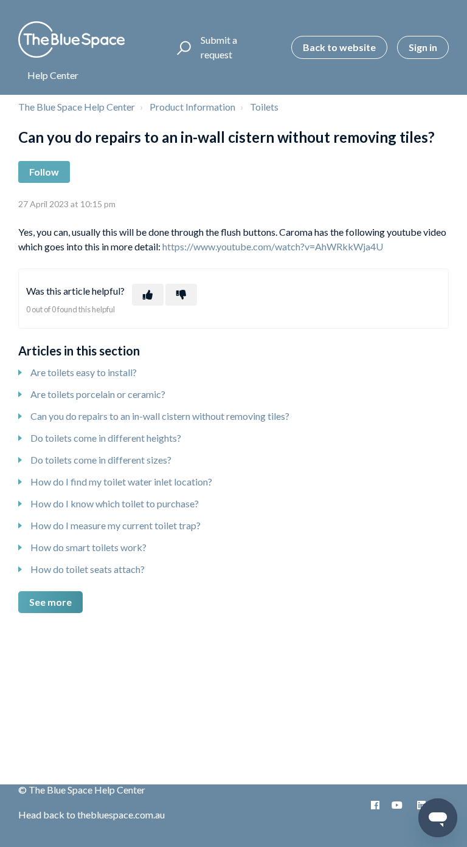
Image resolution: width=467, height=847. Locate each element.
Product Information (192, 106)
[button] (182, 47)
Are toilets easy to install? (83, 372)
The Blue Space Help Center (76, 106)
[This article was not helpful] (181, 295)
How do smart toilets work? (88, 547)
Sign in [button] (423, 47)
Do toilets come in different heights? (105, 438)
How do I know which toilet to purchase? (114, 503)
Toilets (264, 106)
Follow (44, 171)
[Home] (71, 39)
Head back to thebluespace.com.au (91, 814)
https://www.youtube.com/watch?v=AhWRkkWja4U (272, 246)
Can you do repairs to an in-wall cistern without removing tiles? (159, 416)
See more (50, 602)
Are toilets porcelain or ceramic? (97, 394)
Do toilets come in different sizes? (100, 459)
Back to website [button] (339, 47)
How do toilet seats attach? (87, 569)
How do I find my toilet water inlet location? (121, 481)
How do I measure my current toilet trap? (115, 525)
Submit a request (219, 47)
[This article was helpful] (148, 295)
